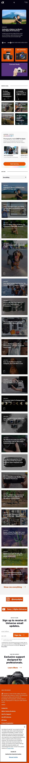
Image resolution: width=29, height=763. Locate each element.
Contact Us (4, 708)
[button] (26, 2)
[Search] (14, 2)
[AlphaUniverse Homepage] (2, 3)
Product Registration (7, 723)
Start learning (14, 164)
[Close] (24, 727)
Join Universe (6, 717)
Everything (6, 177)
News (5, 720)
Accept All (13, 751)
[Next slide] (9, 43)
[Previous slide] (3, 43)
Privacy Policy (17, 643)
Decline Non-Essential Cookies (13, 754)
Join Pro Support (6, 714)
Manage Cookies (13, 757)
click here (22, 645)
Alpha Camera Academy (8, 711)
